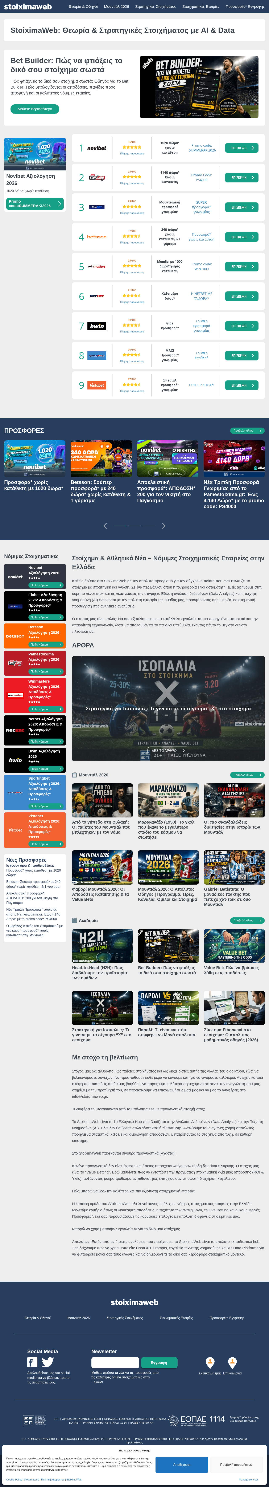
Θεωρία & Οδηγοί (83, 6)
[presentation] (105, 525)
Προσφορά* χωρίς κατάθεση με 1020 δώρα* (33, 873)
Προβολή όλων (243, 430)
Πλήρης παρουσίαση (132, 153)
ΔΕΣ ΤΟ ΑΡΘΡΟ (164, 750)
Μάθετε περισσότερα (35, 109)
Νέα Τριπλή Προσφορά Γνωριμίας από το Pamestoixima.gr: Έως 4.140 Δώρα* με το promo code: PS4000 (33, 914)
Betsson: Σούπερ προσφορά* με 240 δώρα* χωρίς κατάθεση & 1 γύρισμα (33, 884)
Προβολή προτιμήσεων (236, 1464)
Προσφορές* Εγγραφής (245, 6)
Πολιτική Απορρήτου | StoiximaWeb (61, 1479)
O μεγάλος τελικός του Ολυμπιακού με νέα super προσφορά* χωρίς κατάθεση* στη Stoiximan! (34, 930)
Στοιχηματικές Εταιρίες (200, 6)
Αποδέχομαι (181, 1464)
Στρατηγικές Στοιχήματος (155, 6)
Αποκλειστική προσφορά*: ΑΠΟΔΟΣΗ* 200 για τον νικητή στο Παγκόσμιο (32, 898)
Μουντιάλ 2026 (116, 6)
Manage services (248, 1479)
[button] (241, 148)
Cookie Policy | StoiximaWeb (22, 1479)
